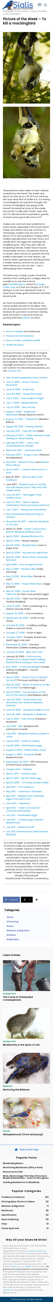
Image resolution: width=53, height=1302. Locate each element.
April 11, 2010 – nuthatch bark (21, 773)
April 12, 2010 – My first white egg (23, 778)
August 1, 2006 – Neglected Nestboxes (21, 413)
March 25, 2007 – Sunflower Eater (24, 450)
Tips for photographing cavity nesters (26, 377)
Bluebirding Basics (13, 1163)
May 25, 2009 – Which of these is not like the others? (28, 686)
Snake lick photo (15, 344)
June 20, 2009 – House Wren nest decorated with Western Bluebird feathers (24, 702)
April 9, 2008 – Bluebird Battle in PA (24, 536)
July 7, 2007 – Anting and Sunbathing (26, 509)
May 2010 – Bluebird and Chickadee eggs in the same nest (25, 797)
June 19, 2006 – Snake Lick (20, 389)
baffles (26, 317)
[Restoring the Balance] (26, 1068)
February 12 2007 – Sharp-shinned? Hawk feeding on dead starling (28, 437)
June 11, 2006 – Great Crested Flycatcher (22, 383)
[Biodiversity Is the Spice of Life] (26, 1023)
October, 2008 (13, 637)
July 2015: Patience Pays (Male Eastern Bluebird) (27, 833)
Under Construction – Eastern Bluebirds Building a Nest (27, 530)
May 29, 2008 (13, 598)
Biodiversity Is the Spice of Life (21, 1045)
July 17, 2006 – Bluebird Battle (22, 402)
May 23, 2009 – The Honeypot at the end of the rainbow (25, 693)
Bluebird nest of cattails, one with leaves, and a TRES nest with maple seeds (26, 487)
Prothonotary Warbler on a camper (23, 658)
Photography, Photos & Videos (16, 11)
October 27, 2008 (15, 632)
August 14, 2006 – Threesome (22, 419)
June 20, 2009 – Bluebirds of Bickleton (26, 714)
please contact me (37, 1250)
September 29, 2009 (17, 761)
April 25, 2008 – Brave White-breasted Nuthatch (26, 558)
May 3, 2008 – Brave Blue (19, 576)
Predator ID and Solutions (20, 335)
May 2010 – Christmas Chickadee (24, 791)
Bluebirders (8, 1086)
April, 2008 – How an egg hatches (24, 564)
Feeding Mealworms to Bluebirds (21, 1182)
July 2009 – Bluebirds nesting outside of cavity (27, 735)
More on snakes (15, 331)
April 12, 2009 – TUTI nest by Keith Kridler (27, 782)
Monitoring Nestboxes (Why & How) (23, 1167)
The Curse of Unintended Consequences (18, 998)
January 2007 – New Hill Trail (21, 430)
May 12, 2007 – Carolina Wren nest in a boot (26, 471)
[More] (37, 900)
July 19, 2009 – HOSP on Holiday (22, 741)
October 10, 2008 (15, 625)
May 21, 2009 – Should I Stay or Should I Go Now (27, 679)
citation (28, 1266)
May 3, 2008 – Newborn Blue (21, 568)
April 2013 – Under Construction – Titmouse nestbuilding (24, 809)
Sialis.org (15, 1266)
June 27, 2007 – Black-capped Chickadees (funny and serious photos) (27, 504)
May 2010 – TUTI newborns (20, 787)
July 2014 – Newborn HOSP (20, 827)
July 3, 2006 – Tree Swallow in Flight (25, 398)
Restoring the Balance (16, 1089)
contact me (14, 370)
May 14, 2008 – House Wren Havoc (24, 583)
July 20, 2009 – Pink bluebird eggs (24, 745)
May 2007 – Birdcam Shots (20, 462)
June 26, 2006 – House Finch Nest (24, 393)
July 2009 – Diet (14, 726)
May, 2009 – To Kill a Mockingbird (23, 666)
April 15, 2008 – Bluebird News (21, 545)
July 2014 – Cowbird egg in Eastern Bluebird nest (24, 821)
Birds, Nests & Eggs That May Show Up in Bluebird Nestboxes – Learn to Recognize (26, 1176)
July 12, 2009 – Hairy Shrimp (20, 718)
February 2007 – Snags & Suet (22, 454)
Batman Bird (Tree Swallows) (24, 478)
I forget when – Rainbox (19, 769)
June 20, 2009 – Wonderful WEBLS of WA (27, 709)
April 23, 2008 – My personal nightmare (27, 552)
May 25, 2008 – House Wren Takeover (21, 593)
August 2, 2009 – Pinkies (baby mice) (26, 749)
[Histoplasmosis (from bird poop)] (26, 1113)
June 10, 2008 (13, 606)
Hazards (6, 1131)
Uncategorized (9, 993)
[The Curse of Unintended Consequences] (26, 975)
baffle (11, 284)
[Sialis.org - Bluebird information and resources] (17, 5)
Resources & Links (13, 1171)
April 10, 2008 (12, 540)
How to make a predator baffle (23, 340)
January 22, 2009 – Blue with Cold (24, 652)
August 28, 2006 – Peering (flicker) (24, 426)
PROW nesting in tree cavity (30, 662)
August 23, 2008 (14, 613)
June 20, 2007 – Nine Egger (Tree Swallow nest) (23, 496)
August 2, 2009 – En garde (20, 754)
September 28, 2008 (17, 617)
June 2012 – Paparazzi (18, 803)
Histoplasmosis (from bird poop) (23, 1134)
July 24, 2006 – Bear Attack (20, 407)
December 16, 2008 (16, 644)
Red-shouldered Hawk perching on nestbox (25, 515)
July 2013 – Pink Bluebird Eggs (21, 815)
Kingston (21, 284)
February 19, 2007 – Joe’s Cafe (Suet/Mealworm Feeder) (22, 444)
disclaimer (8, 1289)
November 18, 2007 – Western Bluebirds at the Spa (27, 523)
